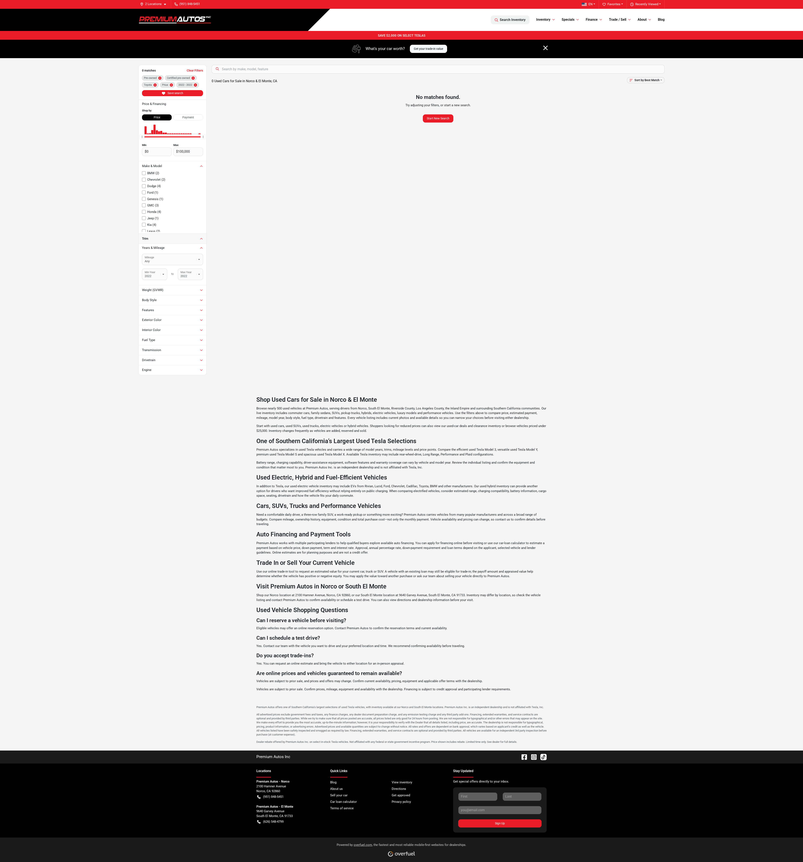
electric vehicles (331, 426)
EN (590, 4)
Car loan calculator (343, 802)
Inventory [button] (543, 20)
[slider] (141, 136)
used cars (277, 426)
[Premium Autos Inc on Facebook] (522, 756)
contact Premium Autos (288, 600)
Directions (399, 789)
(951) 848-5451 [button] (189, 4)
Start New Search (438, 118)
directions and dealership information (423, 600)
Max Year (186, 272)
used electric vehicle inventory (311, 486)
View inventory (402, 782)
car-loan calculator (512, 543)
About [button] (642, 20)
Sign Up (500, 823)
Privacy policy (401, 802)
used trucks (310, 426)
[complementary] (790, 849)
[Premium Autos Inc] (174, 20)
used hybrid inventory (494, 486)
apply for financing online (444, 543)
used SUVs (293, 426)
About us (336, 789)
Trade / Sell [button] (617, 20)
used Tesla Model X (331, 454)
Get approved (401, 795)
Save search (175, 93)
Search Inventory (513, 20)
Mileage (149, 257)
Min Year (150, 272)
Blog (661, 20)
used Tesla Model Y (523, 449)
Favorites (613, 4)
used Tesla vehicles (312, 449)
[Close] (545, 48)
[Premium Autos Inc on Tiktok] (542, 756)
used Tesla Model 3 (482, 449)
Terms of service (342, 808)
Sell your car (339, 795)
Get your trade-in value (428, 48)
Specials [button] (568, 20)
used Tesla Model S (283, 454)
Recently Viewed (646, 4)
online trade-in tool (281, 571)
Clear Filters (195, 70)
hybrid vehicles (358, 426)
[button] (154, 4)
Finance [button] (592, 20)
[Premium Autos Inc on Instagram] (532, 756)
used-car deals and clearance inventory (474, 426)
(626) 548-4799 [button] (273, 822)
